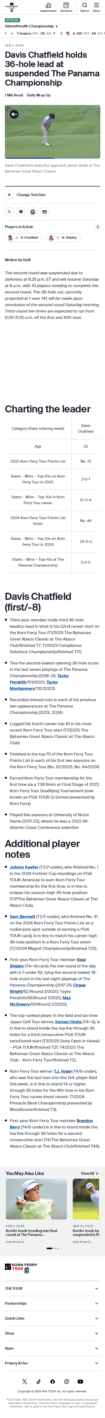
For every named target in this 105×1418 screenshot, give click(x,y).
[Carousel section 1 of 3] (49, 1248)
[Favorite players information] (97, 226)
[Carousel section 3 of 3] (57, 1248)
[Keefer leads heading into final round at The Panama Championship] (36, 1199)
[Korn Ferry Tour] (21, 1268)
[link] (12, 7)
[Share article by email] (44, 211)
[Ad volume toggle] (14, 114)
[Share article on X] (9, 211)
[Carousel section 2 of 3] (54, 1248)
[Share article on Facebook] (21, 211)
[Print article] (32, 211)
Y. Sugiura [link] (24, 33)
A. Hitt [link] (77, 33)
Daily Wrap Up (15, 1242)
